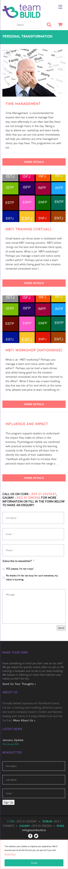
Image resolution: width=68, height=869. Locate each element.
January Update (13, 740)
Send (61, 628)
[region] (34, 854)
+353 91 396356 (27, 497)
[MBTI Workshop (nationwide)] (34, 319)
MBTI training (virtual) (28, 229)
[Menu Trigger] (60, 6)
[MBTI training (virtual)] (34, 198)
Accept (34, 862)
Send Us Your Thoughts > (19, 684)
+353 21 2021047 (42, 494)
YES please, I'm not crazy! (20, 568)
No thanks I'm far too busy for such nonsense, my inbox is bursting (32, 577)
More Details (34, 162)
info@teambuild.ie (34, 830)
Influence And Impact (27, 424)
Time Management (23, 104)
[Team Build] (21, 12)
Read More (10, 854)
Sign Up (8, 802)
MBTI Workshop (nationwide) (34, 350)
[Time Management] (34, 72)
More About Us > (24, 720)
